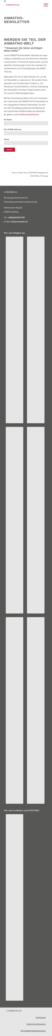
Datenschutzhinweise (29, 115)
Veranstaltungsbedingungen (33, 1031)
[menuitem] (44, 5)
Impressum (41, 1017)
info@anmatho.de (19, 222)
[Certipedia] (14, 907)
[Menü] (44, 5)
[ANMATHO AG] (21, 5)
